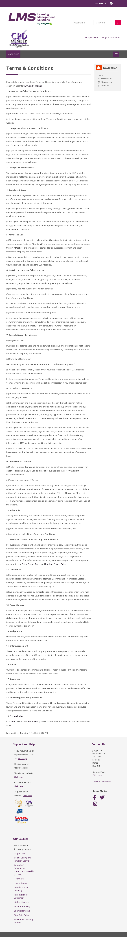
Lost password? (92, 37)
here (13, 721)
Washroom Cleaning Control (23, 921)
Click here (18, 777)
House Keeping (21, 883)
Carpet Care (19, 853)
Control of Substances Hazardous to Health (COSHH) (24, 870)
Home (100, 75)
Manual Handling (22, 906)
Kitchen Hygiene (21, 902)
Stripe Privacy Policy (31, 564)
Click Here (18, 786)
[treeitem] (107, 80)
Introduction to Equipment (21, 896)
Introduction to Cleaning (21, 889)
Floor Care (19, 878)
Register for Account (111, 37)
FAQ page (22, 758)
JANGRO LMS (13, 54)
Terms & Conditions (101, 781)
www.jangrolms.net (33, 85)
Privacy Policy (16, 716)
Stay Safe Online (22, 915)
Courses (105, 85)
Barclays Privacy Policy (55, 564)
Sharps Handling (22, 910)
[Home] (31, 18)
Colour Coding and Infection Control (22, 859)
